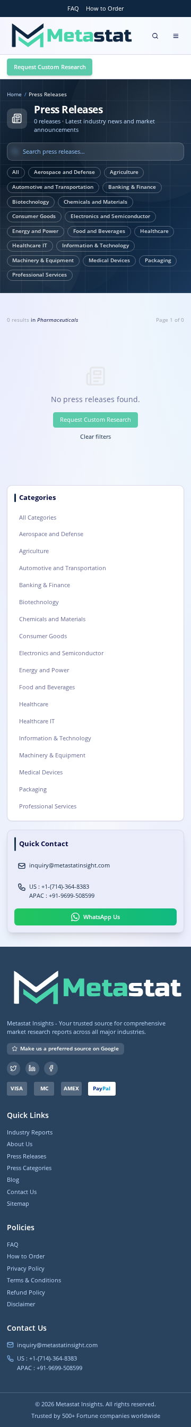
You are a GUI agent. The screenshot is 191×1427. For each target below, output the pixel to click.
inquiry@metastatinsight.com (69, 865)
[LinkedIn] (32, 1068)
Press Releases (26, 1156)
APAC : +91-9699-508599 (61, 895)
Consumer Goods (34, 216)
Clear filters (95, 436)
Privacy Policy (26, 1268)
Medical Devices (109, 260)
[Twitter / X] (14, 1068)
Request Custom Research (50, 67)
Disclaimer (21, 1304)
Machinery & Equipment (43, 260)
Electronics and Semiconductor (110, 216)
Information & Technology (95, 245)
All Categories (37, 517)
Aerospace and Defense (64, 172)
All (15, 172)
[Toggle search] (155, 35)
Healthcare (154, 231)
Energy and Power (35, 231)
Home (14, 94)
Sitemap (18, 1203)
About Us (19, 1144)
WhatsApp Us (101, 917)
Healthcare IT (29, 245)
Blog (13, 1179)
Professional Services (39, 274)
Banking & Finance (132, 186)
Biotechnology (30, 201)
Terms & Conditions (34, 1280)
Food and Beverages (99, 231)
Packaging (158, 260)
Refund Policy (26, 1292)
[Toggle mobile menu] (175, 35)
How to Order (105, 8)
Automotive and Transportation (52, 186)
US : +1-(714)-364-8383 (59, 886)
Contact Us (22, 1192)
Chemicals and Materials (95, 201)
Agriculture (124, 172)
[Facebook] (51, 1068)
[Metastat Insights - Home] (70, 35)
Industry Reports (30, 1132)
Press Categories (29, 1168)
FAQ (73, 8)
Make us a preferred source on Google (69, 1048)
